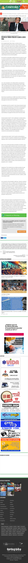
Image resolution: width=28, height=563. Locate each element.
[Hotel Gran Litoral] (10, 444)
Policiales (11, 514)
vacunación (15, 528)
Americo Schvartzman (4, 526)
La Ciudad (12, 506)
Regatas (10, 533)
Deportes (2, 512)
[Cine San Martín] (10, 433)
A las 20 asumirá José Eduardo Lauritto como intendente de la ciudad (9, 252)
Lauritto (23, 531)
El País (1, 516)
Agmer (19, 526)
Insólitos (11, 504)
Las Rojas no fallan (5, 294)
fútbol (7, 533)
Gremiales (12, 500)
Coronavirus (23, 526)
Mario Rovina (23, 528)
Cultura (1, 510)
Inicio (1, 15)
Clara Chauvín (19, 531)
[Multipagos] (10, 416)
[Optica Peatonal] (10, 385)
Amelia (1, 502)
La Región (12, 510)
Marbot (10, 531)
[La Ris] (10, 396)
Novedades (5, 15)
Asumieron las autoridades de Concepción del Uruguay (19, 255)
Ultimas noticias (13, 518)
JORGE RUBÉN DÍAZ (9, 528)
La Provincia (12, 508)
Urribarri (14, 531)
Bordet (7, 531)
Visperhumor (12, 520)
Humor (11, 502)
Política (11, 516)
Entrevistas (2, 518)
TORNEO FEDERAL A (20, 533)
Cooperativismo (3, 506)
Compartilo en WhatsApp (12, 215)
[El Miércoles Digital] (14, 6)
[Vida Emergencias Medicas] (10, 362)
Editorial (1, 514)
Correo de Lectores (3, 508)
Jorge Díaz (3, 531)
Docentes (3, 533)
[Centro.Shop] (10, 407)
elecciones (14, 533)
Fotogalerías (2, 520)
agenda (19, 528)
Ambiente (2, 500)
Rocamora (3, 528)
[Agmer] (10, 374)
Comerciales (2, 504)
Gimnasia (10, 526)
